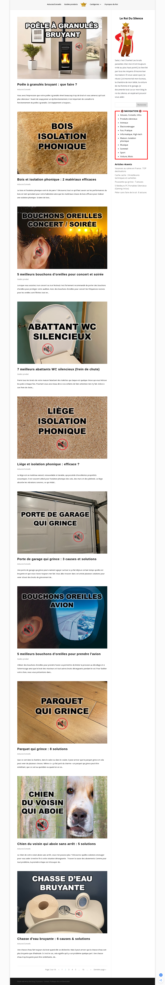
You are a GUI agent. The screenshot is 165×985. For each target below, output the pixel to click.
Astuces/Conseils (54, 4)
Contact (46, 981)
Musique (124, 145)
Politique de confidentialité (60, 981)
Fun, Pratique (126, 130)
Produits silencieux (128, 119)
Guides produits (71, 4)
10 (83, 969)
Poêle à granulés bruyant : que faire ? (47, 84)
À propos (39, 981)
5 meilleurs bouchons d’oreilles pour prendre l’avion (59, 654)
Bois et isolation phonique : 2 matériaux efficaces (56, 179)
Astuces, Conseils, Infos (130, 115)
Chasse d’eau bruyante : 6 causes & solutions (53, 939)
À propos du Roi (111, 4)
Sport (122, 152)
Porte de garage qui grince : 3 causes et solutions (57, 559)
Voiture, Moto (126, 156)
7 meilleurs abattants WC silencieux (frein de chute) (58, 369)
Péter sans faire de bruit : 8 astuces (131, 192)
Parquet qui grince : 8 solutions (42, 749)
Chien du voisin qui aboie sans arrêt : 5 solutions (56, 844)
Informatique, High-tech (131, 134)
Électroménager (127, 126)
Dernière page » (100, 969)
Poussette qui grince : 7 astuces (129, 182)
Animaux (124, 122)
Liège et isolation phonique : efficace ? (48, 464)
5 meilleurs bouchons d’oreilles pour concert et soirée (60, 274)
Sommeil (124, 148)
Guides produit (23, 279)
